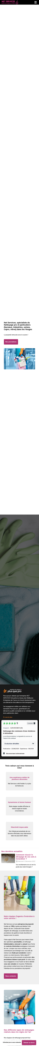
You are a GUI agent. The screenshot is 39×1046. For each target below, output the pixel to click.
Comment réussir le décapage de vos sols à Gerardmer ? (26, 857)
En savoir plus (7, 717)
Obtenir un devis (29, 1043)
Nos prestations (11, 342)
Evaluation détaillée (12, 744)
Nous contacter (10, 976)
